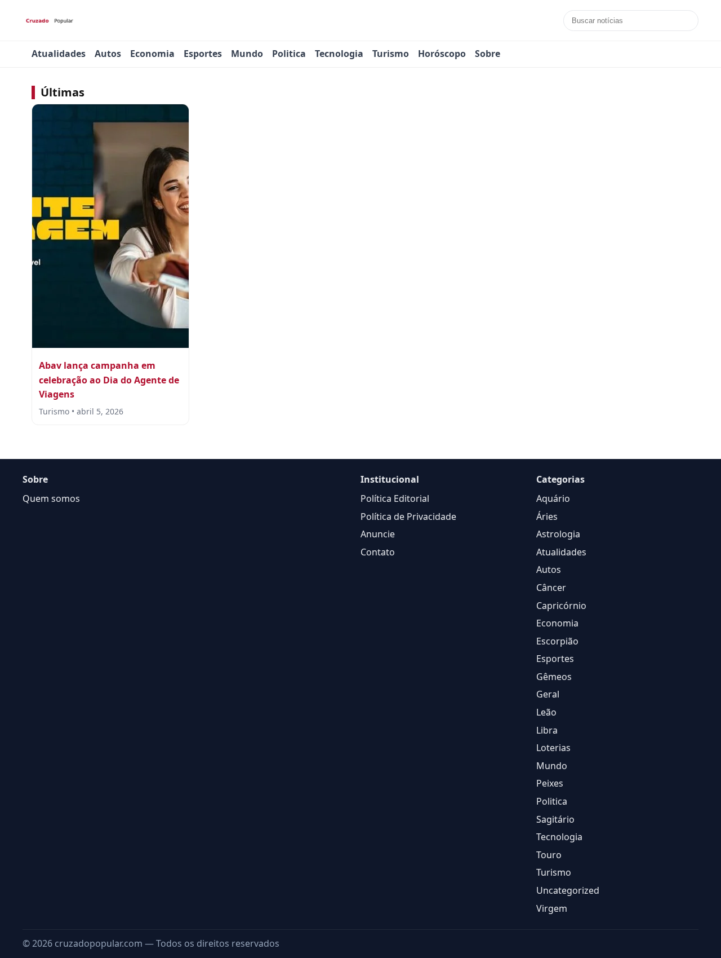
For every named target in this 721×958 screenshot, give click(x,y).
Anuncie (377, 534)
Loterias (553, 747)
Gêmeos (554, 676)
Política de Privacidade (408, 516)
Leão (546, 712)
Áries (547, 516)
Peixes (549, 783)
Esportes (203, 53)
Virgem (551, 908)
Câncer (551, 587)
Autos (108, 53)
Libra (547, 730)
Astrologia (558, 534)
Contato (377, 552)
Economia (152, 53)
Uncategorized (567, 890)
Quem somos (51, 498)
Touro (549, 855)
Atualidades (59, 53)
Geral (547, 694)
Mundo (247, 53)
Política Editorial (394, 498)
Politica (289, 53)
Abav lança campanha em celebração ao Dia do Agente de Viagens (109, 379)
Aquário (553, 498)
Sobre (487, 53)
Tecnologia (339, 53)
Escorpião (557, 641)
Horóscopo (442, 53)
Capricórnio (561, 605)
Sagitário (555, 819)
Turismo (390, 53)
